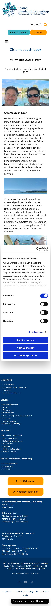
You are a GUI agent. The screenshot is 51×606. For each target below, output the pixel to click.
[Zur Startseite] (25, 9)
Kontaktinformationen (20, 573)
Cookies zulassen (25, 340)
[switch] (44, 304)
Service (4, 399)
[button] (38, 32)
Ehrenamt (5, 430)
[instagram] (32, 582)
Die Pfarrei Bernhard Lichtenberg (16, 458)
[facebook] (19, 582)
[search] (45, 25)
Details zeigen (36, 332)
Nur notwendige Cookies (25, 355)
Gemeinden (6, 380)
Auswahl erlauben (25, 347)
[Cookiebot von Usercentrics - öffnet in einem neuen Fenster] (36, 249)
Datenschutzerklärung (24, 591)
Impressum (34, 573)
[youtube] (25, 582)
